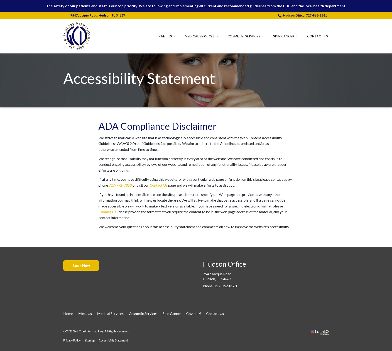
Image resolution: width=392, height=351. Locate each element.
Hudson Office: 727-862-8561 (305, 15)
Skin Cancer (283, 36)
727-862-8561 (225, 286)
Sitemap (90, 340)
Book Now (81, 265)
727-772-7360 (120, 185)
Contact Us (317, 36)
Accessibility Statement (139, 78)
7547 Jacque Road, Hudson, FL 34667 (97, 15)
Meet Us (165, 36)
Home (68, 313)
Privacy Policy (72, 340)
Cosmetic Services (244, 36)
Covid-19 (193, 313)
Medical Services (200, 36)
